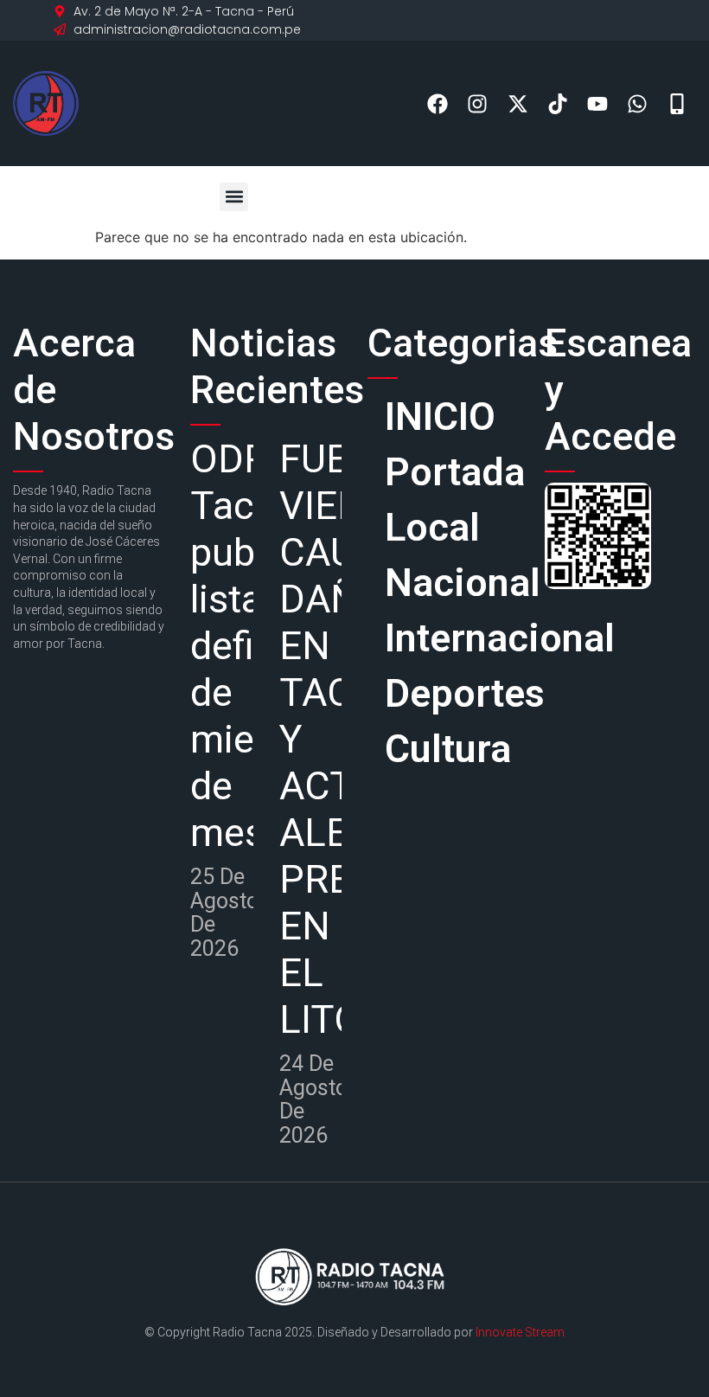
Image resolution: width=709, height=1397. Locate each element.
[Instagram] (477, 103)
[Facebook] (438, 103)
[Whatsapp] (637, 103)
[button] (234, 197)
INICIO (440, 416)
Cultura (448, 749)
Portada (452, 472)
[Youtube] (597, 103)
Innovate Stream (520, 1332)
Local (432, 527)
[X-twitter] (517, 103)
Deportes (452, 693)
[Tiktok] (557, 103)
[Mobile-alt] (677, 103)
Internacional (452, 638)
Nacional (452, 583)
